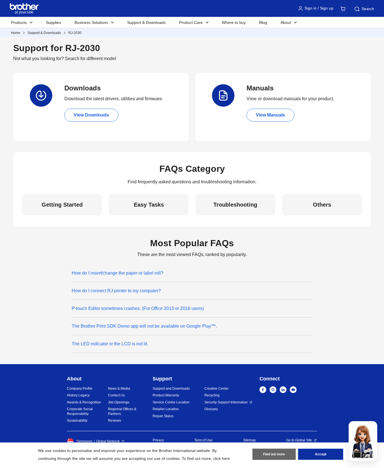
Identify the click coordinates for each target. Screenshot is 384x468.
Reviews (114, 421)
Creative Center (216, 389)
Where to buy (234, 22)
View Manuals (270, 115)
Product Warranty (166, 395)
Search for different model (90, 58)
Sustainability (77, 421)
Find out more (274, 454)
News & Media (119, 389)
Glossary (211, 409)
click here (221, 458)
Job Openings (118, 402)
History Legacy (78, 395)
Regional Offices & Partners (122, 411)
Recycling (212, 395)
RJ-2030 (75, 33)
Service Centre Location (171, 402)
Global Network (108, 441)
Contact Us (116, 395)
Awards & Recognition (84, 402)
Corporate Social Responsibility (80, 411)
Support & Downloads (146, 22)
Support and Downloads (171, 389)
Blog (263, 22)
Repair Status (163, 416)
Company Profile (79, 389)
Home (15, 33)
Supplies (53, 22)
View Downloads (91, 115)
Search (368, 8)
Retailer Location (166, 409)
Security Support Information (226, 402)
